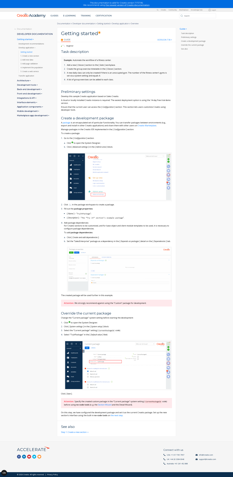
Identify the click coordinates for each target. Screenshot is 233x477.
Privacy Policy (52, 474)
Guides (54, 16)
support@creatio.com (207, 459)
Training (86, 16)
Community (173, 10)
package (66, 122)
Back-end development (29, 89)
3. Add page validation (29, 64)
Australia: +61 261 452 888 (177, 463)
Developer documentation (83, 23)
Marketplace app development (32, 115)
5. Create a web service (30, 71)
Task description (187, 33)
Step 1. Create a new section (74, 432)
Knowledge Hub (197, 10)
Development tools (27, 85)
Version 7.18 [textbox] (164, 40)
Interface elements (26, 102)
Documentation (64, 23)
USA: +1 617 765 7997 (175, 455)
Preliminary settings (188, 37)
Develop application (120, 23)
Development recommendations (31, 44)
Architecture (23, 81)
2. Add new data (27, 60)
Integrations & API (26, 98)
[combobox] (164, 40)
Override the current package (192, 45)
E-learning (69, 16)
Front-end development (29, 94)
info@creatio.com (206, 455)
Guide (67, 40)
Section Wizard (104, 404)
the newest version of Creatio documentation (127, 5)
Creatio (163, 10)
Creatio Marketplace (147, 125)
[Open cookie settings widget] (4, 473)
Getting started (103, 23)
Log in (214, 10)
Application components (29, 107)
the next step (117, 415)
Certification (104, 16)
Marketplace (183, 10)
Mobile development (27, 111)
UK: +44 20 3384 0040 (175, 459)
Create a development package (193, 41)
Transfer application (26, 76)
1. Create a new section (30, 56)
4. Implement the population (32, 68)
